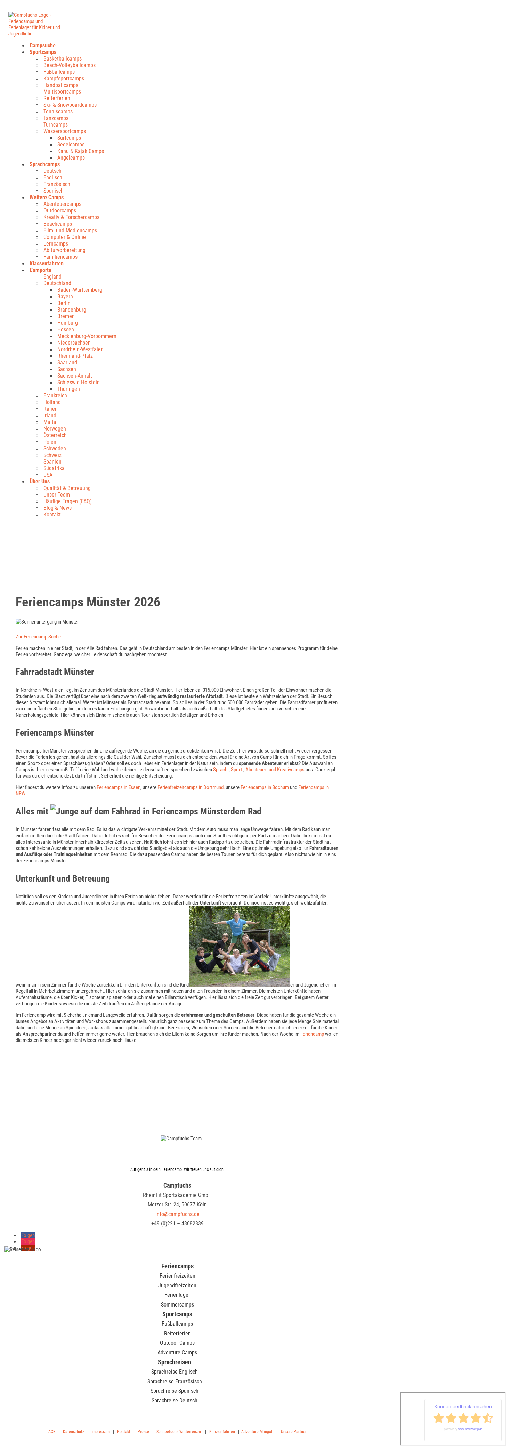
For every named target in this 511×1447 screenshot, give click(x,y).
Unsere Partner (294, 1431)
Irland (49, 415)
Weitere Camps (47, 197)
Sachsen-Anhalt (74, 375)
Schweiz (52, 455)
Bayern (65, 296)
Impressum (100, 1431)
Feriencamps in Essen (118, 787)
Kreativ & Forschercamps (71, 217)
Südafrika (54, 468)
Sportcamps (43, 52)
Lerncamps (55, 243)
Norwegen (54, 428)
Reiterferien (56, 98)
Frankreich (55, 395)
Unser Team (56, 494)
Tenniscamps (58, 111)
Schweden (54, 448)
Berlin (64, 303)
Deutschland (57, 283)
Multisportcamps (62, 91)
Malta (49, 422)
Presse (143, 1431)
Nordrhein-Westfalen (80, 349)
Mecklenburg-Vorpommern (86, 336)
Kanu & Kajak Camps (80, 151)
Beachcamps (57, 223)
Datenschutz (73, 1431)
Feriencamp (312, 1034)
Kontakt (52, 514)
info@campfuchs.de (177, 1214)
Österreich (55, 435)
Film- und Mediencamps (70, 230)
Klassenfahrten (47, 263)
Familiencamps (60, 257)
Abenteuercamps (62, 204)
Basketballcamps (62, 58)
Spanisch (53, 190)
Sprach (220, 769)
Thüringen (68, 389)
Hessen (65, 329)
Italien (50, 408)
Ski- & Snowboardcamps (70, 105)
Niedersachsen (74, 342)
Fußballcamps (59, 72)
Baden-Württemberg (79, 290)
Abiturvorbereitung (64, 250)
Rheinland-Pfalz (75, 356)
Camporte (40, 270)
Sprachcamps (45, 164)
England (52, 276)
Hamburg (67, 323)
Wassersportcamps (64, 131)
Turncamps (55, 124)
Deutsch (52, 171)
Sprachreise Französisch (174, 1381)
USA (47, 475)
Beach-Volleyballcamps (69, 65)
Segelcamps (70, 144)
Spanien (52, 461)
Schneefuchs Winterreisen (178, 1431)
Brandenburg (71, 309)
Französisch (56, 184)
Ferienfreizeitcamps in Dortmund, (191, 787)
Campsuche (43, 45)
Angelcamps (71, 157)
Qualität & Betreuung (67, 488)
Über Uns (40, 481)
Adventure (250, 1431)
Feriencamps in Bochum (265, 787)
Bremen (66, 316)
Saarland (67, 362)
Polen (49, 442)
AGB (52, 1431)
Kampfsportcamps (63, 78)
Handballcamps (60, 85)
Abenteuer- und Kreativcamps (275, 769)
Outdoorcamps (59, 210)
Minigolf (267, 1431)
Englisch (52, 177)
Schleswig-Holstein (78, 382)
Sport (236, 769)
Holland (52, 402)
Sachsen (66, 369)
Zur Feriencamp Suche (38, 637)
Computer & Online (64, 237)
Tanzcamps (55, 118)
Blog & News (57, 508)
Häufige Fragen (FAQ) (67, 501)
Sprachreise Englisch (174, 1371)
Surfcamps (69, 138)
